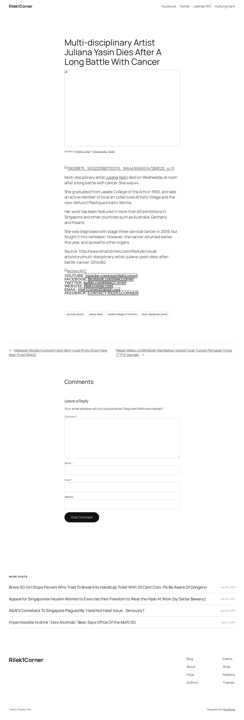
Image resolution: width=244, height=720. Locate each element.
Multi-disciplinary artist (155, 314)
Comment (70, 416)
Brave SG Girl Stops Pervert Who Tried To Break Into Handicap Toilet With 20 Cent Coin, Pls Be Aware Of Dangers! (108, 587)
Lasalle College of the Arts (122, 314)
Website (68, 497)
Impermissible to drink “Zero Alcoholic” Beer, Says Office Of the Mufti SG (72, 622)
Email (68, 480)
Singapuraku (100, 151)
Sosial (111, 151)
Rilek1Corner (20, 6)
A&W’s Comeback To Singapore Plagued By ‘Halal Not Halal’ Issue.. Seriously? (77, 610)
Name (68, 463)
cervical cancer (75, 314)
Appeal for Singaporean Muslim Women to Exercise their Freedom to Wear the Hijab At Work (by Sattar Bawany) (107, 599)
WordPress (229, 709)
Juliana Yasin (117, 177)
